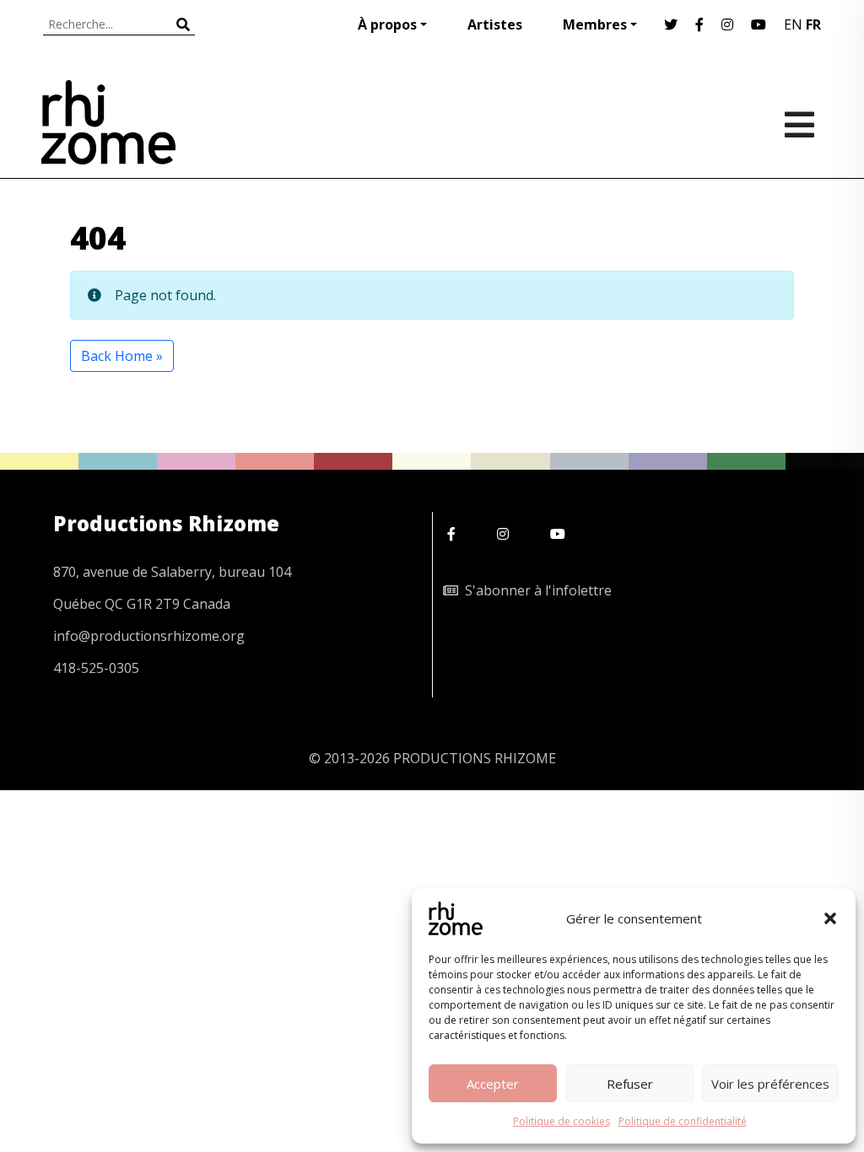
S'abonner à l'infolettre (535, 590)
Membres (595, 24)
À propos (387, 24)
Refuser (630, 1083)
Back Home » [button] (122, 356)
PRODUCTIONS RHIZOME (474, 758)
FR (813, 24)
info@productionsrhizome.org (149, 636)
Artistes (494, 24)
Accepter (493, 1083)
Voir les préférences (770, 1083)
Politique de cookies (561, 1121)
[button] (830, 918)
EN (793, 24)
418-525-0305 (96, 668)
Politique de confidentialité (682, 1121)
